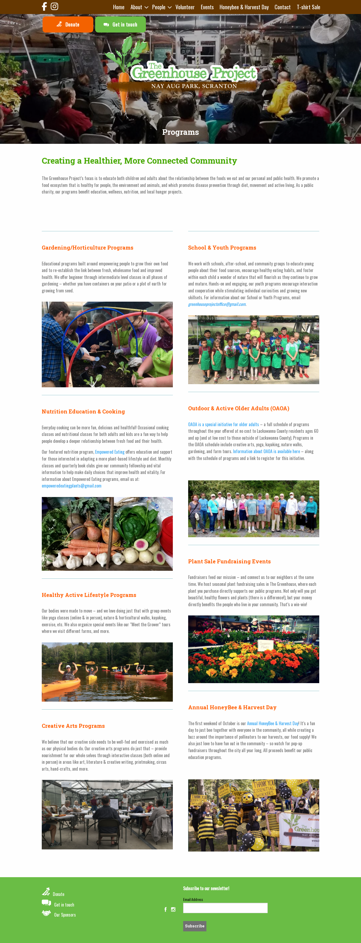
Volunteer (185, 7)
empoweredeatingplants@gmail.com (71, 485)
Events (207, 7)
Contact (283, 7)
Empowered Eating (109, 452)
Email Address (193, 899)
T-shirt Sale (308, 7)
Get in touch (124, 24)
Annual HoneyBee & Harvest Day (272, 723)
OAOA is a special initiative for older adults (223, 424)
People (158, 7)
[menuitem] (119, 7)
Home (118, 7)
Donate (72, 24)
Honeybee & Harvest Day (244, 7)
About (136, 7)
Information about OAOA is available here (266, 451)
